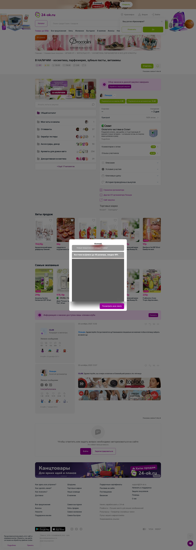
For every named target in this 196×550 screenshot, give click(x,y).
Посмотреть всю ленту (112, 306)
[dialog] (98, 275)
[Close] (123, 242)
